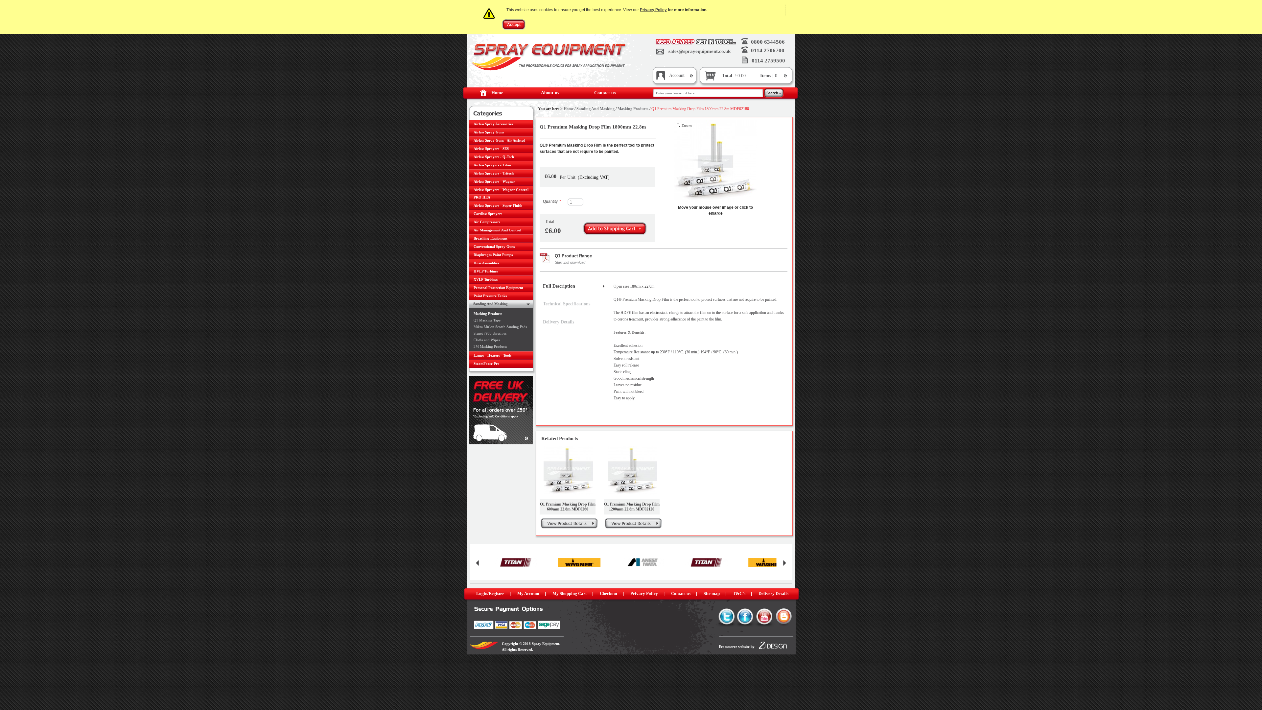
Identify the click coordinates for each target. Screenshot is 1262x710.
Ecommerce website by (737, 647)
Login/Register (490, 593)
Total (727, 75)
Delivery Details (558, 322)
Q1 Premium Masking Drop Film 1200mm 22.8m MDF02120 (632, 506)
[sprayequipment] (549, 57)
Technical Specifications (566, 303)
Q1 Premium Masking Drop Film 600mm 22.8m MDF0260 (568, 506)
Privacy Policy (653, 10)
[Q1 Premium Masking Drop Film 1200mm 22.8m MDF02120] (632, 470)
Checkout (608, 593)
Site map (712, 593)
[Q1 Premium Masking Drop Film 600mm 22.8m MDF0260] (568, 470)
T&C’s (739, 593)
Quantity (552, 201)
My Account (528, 593)
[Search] (774, 93)
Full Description (559, 286)
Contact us (605, 92)
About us (550, 92)
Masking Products (633, 108)
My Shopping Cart (569, 593)
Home (497, 92)
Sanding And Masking (595, 108)
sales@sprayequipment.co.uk (699, 51)
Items (766, 75)
